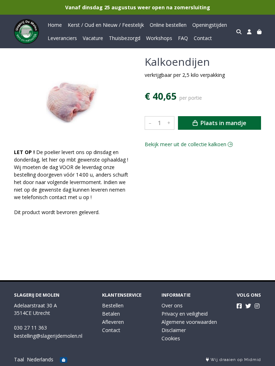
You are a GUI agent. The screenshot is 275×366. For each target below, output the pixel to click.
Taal (19, 359)
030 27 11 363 (30, 327)
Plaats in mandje (222, 123)
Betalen (111, 313)
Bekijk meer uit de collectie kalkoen (186, 144)
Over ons (172, 305)
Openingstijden (209, 24)
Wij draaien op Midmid (235, 359)
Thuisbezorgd (124, 38)
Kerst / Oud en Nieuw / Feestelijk (106, 24)
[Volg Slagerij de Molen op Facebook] (239, 306)
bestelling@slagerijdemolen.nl (48, 335)
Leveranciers (62, 38)
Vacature (93, 38)
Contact (203, 38)
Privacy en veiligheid (184, 313)
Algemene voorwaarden (189, 321)
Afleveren (113, 321)
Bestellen (113, 305)
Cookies (170, 338)
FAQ (183, 38)
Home (55, 24)
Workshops (159, 38)
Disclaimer (173, 330)
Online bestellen (168, 24)
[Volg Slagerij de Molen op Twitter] (248, 306)
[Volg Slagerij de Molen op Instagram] (257, 306)
